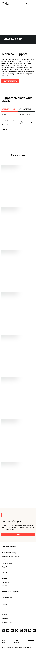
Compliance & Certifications (10, 556)
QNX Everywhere (7, 597)
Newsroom (5, 618)
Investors (4, 586)
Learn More (10, 495)
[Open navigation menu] (32, 3)
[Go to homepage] (5, 4)
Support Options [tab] (25, 109)
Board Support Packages (9, 553)
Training (4, 604)
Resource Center (7, 563)
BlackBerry (31, 640)
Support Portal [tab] (8, 109)
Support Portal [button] (10, 81)
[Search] (27, 3)
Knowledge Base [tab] (25, 114)
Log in (4, 129)
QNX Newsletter (7, 623)
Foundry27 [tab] (6, 114)
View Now (9, 368)
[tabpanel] (18, 134)
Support (4, 567)
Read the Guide (11, 198)
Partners (4, 578)
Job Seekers (5, 582)
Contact (4, 614)
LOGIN (18, 534)
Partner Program (7, 601)
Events (4, 560)
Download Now (11, 283)
